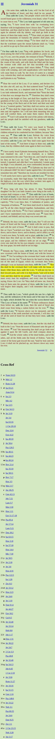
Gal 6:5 (9, 618)
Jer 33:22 (9, 703)
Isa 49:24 (9, 460)
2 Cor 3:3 (10, 652)
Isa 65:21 (9, 388)
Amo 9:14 (10, 392)
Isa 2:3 (8, 396)
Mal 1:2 (9, 379)
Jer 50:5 (9, 558)
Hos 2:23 (9, 592)
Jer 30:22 (9, 643)
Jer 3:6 (8, 567)
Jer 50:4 (9, 443)
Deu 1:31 (9, 639)
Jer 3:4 (8, 418)
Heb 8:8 (9, 630)
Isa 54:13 (9, 664)
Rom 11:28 (10, 384)
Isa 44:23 (9, 456)
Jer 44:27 (9, 609)
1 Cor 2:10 (10, 673)
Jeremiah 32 (42, 350)
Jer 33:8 (9, 677)
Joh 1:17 (9, 635)
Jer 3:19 (9, 413)
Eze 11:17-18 (11, 515)
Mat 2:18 (9, 507)
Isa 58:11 (9, 473)
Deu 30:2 (9, 532)
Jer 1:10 (9, 601)
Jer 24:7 (9, 647)
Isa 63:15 (9, 537)
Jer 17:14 (9, 524)
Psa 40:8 (9, 656)
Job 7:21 (9, 498)
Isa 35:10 (9, 469)
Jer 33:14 (9, 626)
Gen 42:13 (10, 494)
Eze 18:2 (9, 613)
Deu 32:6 (9, 430)
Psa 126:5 (10, 447)
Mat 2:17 (9, 486)
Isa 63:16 (9, 422)
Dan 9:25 (9, 720)
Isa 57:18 (9, 545)
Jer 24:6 (9, 596)
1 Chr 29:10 (11, 426)
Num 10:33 (10, 375)
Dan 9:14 (9, 605)
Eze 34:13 (10, 409)
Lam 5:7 (9, 503)
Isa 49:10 (9, 439)
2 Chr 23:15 (11, 728)
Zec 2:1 (9, 724)
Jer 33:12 (9, 588)
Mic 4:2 (9, 401)
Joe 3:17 (9, 737)
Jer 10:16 (9, 686)
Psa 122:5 (10, 575)
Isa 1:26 (9, 579)
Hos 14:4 (9, 550)
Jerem (25, 4)
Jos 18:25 (10, 490)
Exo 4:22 (9, 435)
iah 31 (34, 4)
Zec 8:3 (9, 584)
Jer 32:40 (9, 622)
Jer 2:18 (9, 562)
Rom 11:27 (10, 681)
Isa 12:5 (9, 405)
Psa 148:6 (10, 698)
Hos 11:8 (9, 541)
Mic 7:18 (9, 554)
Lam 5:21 (10, 528)
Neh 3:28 (9, 732)
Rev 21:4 (9, 464)
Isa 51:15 (9, 690)
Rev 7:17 (9, 477)
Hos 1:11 (9, 511)
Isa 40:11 (9, 452)
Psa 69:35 (10, 711)
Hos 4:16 (9, 571)
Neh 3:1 (9, 707)
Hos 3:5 (9, 481)
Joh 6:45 (9, 669)
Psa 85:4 (9, 520)
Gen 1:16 (9, 694)
